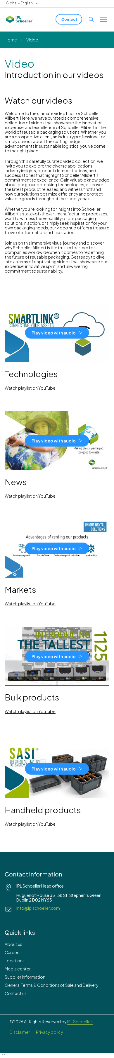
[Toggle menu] (103, 19)
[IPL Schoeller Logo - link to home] (19, 19)
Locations (15, 960)
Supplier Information (25, 977)
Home (11, 39)
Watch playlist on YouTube (30, 388)
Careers (12, 952)
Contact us (16, 993)
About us (13, 944)
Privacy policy (49, 1032)
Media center (18, 968)
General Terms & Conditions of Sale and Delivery (51, 985)
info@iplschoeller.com (38, 908)
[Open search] (91, 19)
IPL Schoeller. (80, 1021)
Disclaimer (19, 1032)
